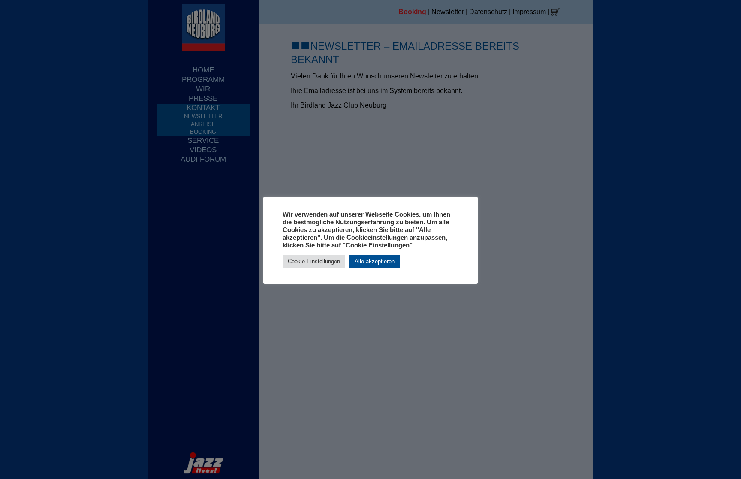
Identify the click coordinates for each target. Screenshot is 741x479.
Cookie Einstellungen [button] (314, 261)
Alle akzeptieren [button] (375, 261)
